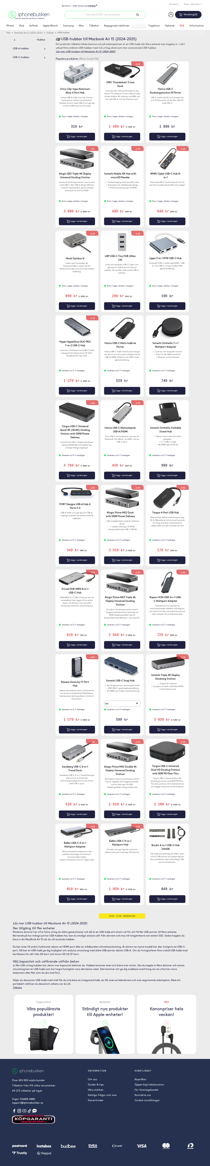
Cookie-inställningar (147, 1100)
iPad (21, 26)
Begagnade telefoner (116, 26)
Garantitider (95, 1100)
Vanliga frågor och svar (102, 1095)
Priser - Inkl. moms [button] (192, 4)
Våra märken (95, 1090)
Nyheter (170, 26)
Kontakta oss (143, 1095)
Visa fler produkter (122, 915)
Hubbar (50, 33)
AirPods (33, 26)
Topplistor (154, 26)
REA (182, 26)
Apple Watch (50, 26)
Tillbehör (94, 26)
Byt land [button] (173, 4)
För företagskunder (147, 1090)
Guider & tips (96, 1085)
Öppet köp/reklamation (149, 1085)
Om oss (92, 1079)
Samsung (68, 26)
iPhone (10, 26)
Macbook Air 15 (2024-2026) (28, 33)
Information (197, 26)
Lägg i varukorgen (78, 137)
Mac (81, 26)
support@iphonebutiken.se (27, 1103)
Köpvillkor (141, 1079)
